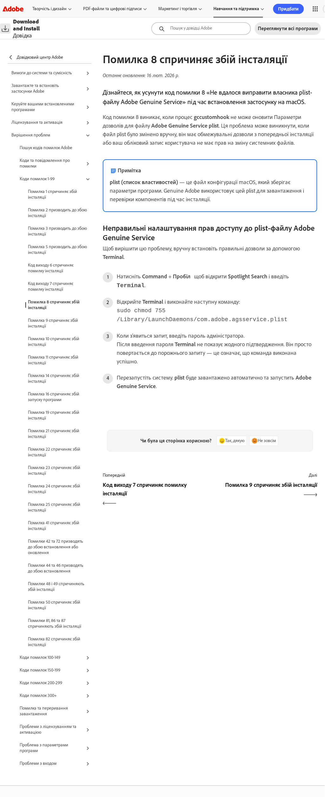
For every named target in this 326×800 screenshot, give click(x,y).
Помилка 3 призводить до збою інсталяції (57, 231)
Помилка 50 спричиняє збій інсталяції (54, 605)
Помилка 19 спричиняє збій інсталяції (53, 415)
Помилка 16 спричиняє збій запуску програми (53, 396)
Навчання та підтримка (236, 8)
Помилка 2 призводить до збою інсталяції (57, 212)
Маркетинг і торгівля (177, 8)
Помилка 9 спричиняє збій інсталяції (53, 323)
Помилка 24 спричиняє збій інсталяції (54, 488)
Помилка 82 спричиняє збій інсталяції (54, 641)
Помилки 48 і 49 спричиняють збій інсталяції (56, 586)
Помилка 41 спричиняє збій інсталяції (53, 525)
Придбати (288, 9)
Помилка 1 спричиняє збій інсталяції (52, 194)
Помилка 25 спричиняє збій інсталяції (54, 507)
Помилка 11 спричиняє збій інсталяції (53, 360)
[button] (315, 9)
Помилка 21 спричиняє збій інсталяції (53, 433)
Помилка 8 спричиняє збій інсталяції (54, 304)
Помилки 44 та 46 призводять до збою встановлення (55, 568)
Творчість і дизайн (49, 8)
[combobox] (201, 28)
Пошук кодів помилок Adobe (46, 147)
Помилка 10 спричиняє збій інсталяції (53, 341)
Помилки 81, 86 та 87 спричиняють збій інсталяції (54, 623)
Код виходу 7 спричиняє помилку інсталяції (50, 286)
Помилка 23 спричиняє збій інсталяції (54, 470)
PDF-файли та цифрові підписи (112, 8)
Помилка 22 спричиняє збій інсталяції (54, 452)
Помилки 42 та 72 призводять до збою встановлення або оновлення (55, 547)
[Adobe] (13, 8)
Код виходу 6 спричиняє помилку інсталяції (51, 268)
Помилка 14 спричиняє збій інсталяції (53, 378)
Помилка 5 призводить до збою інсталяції (57, 249)
